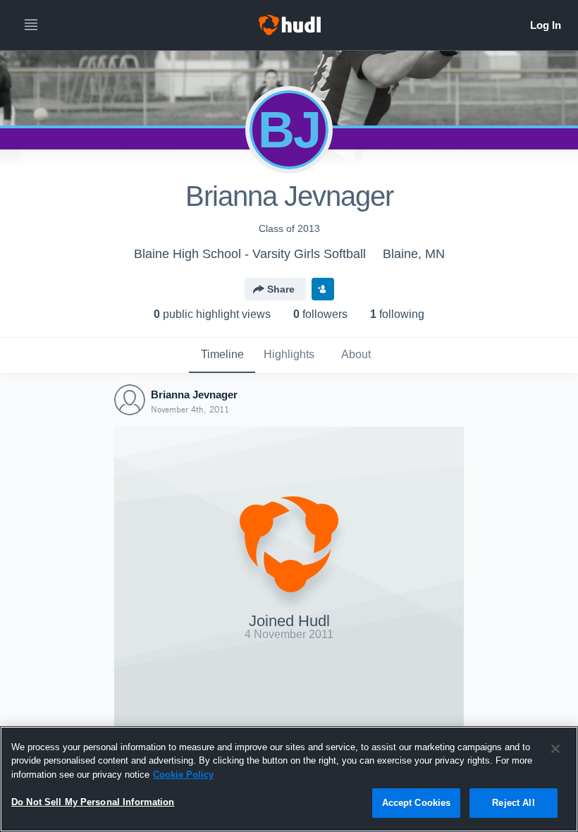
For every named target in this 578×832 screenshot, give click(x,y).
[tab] (222, 355)
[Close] (555, 748)
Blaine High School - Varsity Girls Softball (250, 254)
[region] (289, 779)
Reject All (513, 802)
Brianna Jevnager (194, 394)
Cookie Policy (183, 774)
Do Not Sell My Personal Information (93, 802)
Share (281, 289)
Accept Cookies (416, 802)
